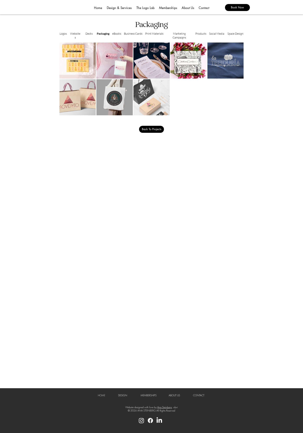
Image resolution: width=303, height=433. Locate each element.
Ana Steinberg (164, 407)
